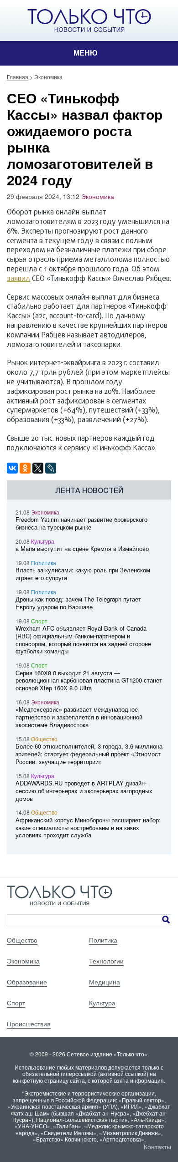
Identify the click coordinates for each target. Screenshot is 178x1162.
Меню (85, 53)
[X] (37, 468)
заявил (18, 279)
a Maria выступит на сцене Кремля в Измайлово (82, 548)
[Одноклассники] (25, 468)
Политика (43, 562)
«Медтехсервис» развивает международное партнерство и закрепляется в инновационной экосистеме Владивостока (79, 717)
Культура (42, 541)
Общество (44, 739)
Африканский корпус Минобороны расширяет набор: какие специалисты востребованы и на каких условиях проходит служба (88, 827)
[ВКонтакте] (12, 468)
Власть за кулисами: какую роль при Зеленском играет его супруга (83, 574)
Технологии (106, 960)
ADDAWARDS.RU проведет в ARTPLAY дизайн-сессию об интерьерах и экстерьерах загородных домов (84, 791)
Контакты (157, 1146)
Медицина (104, 981)
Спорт (39, 621)
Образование (27, 981)
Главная (17, 77)
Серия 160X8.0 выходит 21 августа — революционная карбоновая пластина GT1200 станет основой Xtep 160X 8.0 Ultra (89, 680)
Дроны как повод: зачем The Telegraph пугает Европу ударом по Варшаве (78, 603)
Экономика (97, 196)
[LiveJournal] (50, 468)
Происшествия (29, 1023)
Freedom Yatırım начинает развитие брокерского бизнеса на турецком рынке (81, 523)
